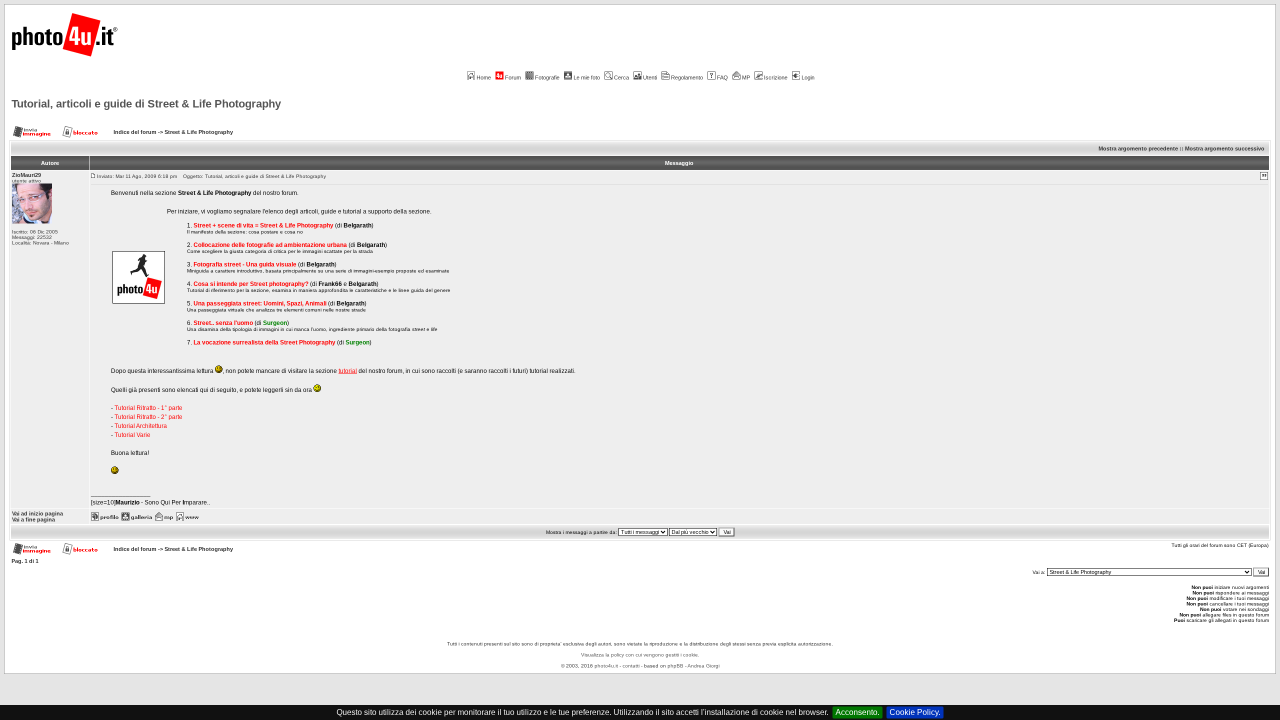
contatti (631, 665)
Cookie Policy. (915, 712)
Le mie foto (587, 77)
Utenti (650, 77)
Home (483, 77)
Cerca (621, 77)
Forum (513, 77)
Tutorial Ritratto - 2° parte (148, 417)
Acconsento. (858, 712)
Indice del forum (135, 132)
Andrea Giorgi (704, 665)
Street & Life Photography (198, 132)
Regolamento (687, 77)
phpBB (676, 665)
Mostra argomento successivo (1224, 149)
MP (746, 77)
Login (808, 77)
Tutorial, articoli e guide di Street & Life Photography (146, 104)
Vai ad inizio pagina (37, 513)
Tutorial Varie (132, 435)
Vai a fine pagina (33, 519)
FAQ (722, 77)
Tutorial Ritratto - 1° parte (148, 408)
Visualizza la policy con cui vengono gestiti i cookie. (640, 655)
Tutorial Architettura (140, 426)
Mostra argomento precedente (1138, 149)
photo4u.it (606, 665)
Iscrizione (776, 77)
